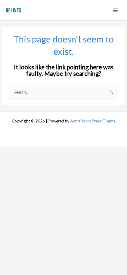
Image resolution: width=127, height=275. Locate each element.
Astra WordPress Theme (92, 120)
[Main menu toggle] (115, 10)
